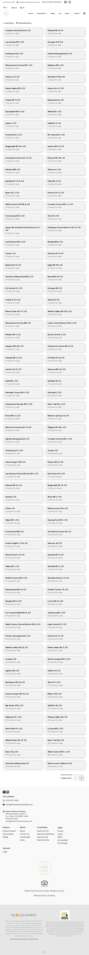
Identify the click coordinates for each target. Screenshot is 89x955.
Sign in (22, 8)
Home (22, 840)
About (67, 13)
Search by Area (43, 840)
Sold (59, 13)
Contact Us (24, 834)
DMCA (60, 837)
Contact (76, 13)
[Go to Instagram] (70, 2)
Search (30, 13)
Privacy (60, 831)
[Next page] (81, 778)
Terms (60, 834)
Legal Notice (14, 939)
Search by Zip (42, 837)
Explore (6, 827)
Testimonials (25, 837)
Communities (41, 13)
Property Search (9, 831)
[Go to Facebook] (65, 2)
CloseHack (51, 896)
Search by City (43, 831)
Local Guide (42, 827)
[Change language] (5, 7)
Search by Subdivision (45, 834)
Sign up (14, 8)
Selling (52, 13)
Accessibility (63, 840)
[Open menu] (84, 13)
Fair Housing (62, 843)
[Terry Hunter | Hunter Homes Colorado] (44, 868)
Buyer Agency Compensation (28, 939)
